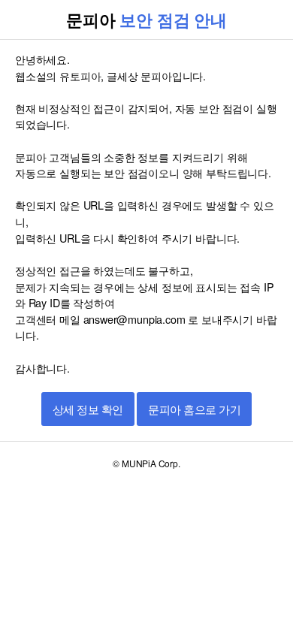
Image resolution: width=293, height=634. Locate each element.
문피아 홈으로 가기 (194, 409)
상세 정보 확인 (88, 409)
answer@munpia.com (134, 319)
